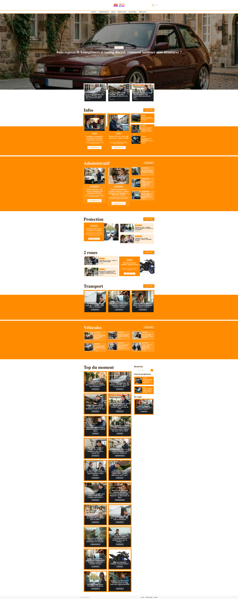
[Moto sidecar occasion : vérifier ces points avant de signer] (91, 261)
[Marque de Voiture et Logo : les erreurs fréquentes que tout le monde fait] (136, 335)
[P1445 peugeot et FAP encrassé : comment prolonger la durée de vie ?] (112, 335)
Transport (93, 286)
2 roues (90, 252)
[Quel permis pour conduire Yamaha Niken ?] (147, 266)
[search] (153, 5)
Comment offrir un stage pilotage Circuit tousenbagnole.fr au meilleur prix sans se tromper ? (120, 538)
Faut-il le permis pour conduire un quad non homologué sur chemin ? (147, 171)
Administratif (97, 163)
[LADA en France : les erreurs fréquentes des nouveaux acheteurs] (94, 176)
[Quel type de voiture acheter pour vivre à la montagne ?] (135, 118)
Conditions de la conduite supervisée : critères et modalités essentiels (143, 239)
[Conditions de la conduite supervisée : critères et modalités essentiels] (127, 239)
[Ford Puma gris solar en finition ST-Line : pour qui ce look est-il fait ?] (88, 347)
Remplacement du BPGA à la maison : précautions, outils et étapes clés (148, 380)
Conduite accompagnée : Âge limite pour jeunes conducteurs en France (94, 138)
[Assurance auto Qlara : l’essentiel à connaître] (111, 231)
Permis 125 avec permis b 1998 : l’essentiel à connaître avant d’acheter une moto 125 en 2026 (107, 272)
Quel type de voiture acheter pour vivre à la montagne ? (147, 118)
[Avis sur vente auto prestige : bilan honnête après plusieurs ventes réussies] (136, 346)
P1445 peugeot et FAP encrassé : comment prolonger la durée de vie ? (119, 95)
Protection (93, 219)
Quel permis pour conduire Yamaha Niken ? (129, 264)
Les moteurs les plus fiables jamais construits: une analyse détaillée (147, 140)
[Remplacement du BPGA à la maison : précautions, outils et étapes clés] (138, 381)
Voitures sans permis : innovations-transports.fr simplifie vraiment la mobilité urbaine (119, 304)
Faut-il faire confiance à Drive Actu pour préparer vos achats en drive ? (143, 305)
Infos (88, 110)
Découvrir (148, 110)
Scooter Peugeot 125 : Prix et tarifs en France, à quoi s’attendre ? (144, 407)
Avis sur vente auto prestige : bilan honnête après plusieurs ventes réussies (147, 347)
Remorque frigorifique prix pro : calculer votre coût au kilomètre (95, 305)
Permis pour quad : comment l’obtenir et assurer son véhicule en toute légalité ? (144, 228)
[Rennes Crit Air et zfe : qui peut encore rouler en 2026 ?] (119, 123)
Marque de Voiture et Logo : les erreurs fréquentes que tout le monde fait (147, 335)
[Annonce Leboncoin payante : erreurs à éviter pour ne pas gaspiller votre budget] (135, 129)
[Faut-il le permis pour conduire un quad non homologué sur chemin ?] (135, 171)
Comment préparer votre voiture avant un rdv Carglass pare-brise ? (95, 495)
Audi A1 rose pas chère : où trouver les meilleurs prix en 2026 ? (95, 518)
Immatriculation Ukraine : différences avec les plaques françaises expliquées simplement (146, 196)
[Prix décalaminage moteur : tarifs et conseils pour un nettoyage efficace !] (138, 390)
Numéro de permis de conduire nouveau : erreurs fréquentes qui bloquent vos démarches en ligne (119, 192)
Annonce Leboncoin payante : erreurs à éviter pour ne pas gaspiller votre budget (147, 129)
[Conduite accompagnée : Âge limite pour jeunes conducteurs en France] (94, 123)
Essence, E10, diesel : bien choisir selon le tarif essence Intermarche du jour (142, 95)
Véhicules (119, 47)
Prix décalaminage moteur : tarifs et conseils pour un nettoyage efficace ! (148, 390)
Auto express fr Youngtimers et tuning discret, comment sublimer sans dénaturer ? (119, 52)
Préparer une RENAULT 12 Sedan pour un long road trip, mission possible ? (119, 583)
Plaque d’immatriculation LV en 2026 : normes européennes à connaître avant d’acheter (147, 183)
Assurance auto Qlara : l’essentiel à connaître (94, 229)
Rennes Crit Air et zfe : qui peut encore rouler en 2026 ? (118, 138)
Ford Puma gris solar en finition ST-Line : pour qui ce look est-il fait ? (94, 96)
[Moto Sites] (119, 5)
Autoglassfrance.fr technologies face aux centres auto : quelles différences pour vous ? (119, 472)
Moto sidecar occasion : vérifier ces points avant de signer (108, 261)
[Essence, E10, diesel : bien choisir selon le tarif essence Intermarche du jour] (112, 346)
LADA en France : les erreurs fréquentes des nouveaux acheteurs (94, 191)
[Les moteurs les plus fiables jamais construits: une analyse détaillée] (135, 140)
